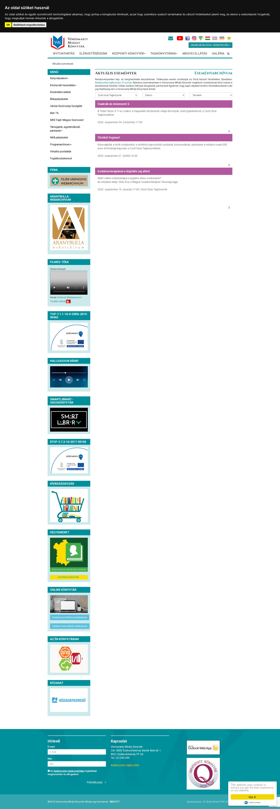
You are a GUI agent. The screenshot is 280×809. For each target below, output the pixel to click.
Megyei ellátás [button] (194, 53)
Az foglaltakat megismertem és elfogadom (72, 773)
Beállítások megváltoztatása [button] (29, 24)
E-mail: (51, 746)
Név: (50, 758)
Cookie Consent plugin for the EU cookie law (252, 802)
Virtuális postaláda (60, 151)
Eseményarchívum (213, 73)
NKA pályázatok (59, 137)
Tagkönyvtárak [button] (163, 53)
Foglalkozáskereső (61, 158)
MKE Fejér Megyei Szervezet (66, 120)
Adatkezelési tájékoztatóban (68, 771)
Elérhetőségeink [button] (93, 53)
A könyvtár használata (62, 85)
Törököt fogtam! (109, 137)
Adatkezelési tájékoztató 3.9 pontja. (113, 82)
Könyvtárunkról (58, 78)
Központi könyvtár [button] (128, 53)
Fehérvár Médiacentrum (69, 297)
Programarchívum (60, 144)
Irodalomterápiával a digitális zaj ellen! (124, 171)
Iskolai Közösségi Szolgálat (66, 106)
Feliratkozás (95, 782)
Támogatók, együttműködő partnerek (65, 128)
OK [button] (8, 24)
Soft (115, 801)
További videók (57, 301)
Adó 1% (54, 113)
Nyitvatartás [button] (64, 53)
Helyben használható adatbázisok (69, 626)
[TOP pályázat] (69, 337)
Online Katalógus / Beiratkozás (210, 45)
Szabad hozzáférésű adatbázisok (69, 617)
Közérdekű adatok (60, 92)
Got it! (252, 797)
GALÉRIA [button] (218, 53)
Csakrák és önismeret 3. (114, 104)
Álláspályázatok (59, 99)
